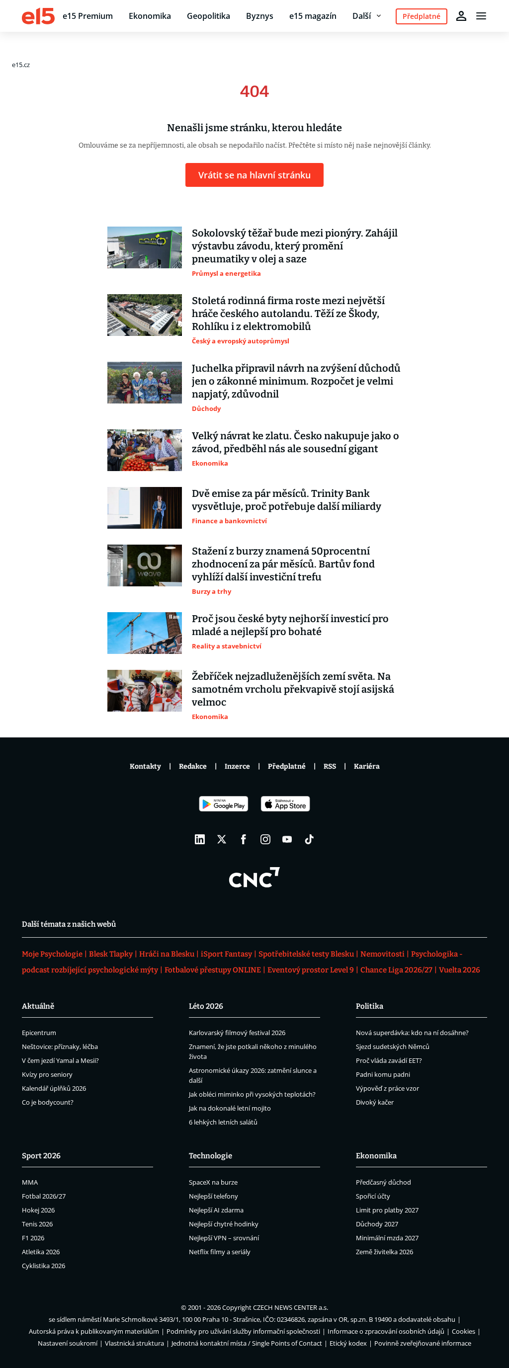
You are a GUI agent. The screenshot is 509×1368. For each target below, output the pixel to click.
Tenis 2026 (37, 1223)
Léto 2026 (206, 1006)
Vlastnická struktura (134, 1343)
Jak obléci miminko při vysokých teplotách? (252, 1094)
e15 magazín (313, 16)
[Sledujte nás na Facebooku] (244, 839)
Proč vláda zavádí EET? (389, 1060)
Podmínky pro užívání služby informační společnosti (243, 1331)
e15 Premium (88, 16)
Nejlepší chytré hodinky (223, 1223)
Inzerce (237, 766)
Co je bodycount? (48, 1102)
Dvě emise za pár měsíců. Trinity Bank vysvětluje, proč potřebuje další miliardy (286, 499)
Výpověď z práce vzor (387, 1088)
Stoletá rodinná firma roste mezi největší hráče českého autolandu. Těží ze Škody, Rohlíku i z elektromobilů (288, 313)
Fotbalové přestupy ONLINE (213, 970)
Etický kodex (348, 1343)
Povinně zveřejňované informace (422, 1343)
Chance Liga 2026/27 (396, 970)
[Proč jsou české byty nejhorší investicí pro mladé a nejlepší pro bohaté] (144, 633)
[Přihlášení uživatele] (461, 16)
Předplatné (287, 766)
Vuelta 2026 (459, 970)
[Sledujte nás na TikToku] (309, 839)
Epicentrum (39, 1032)
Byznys (259, 16)
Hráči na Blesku (166, 954)
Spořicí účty (373, 1196)
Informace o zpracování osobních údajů (386, 1331)
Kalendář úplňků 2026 (54, 1088)
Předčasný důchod (383, 1182)
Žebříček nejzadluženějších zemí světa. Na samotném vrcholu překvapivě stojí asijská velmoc (293, 689)
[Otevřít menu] (481, 16)
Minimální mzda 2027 (387, 1237)
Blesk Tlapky (111, 954)
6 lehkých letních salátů (223, 1122)
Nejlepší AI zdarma (216, 1210)
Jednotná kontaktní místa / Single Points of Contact (246, 1343)
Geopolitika (208, 16)
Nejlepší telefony (213, 1196)
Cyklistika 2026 (43, 1265)
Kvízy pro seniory (47, 1074)
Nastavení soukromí (67, 1343)
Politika (369, 1006)
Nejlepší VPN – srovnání (224, 1237)
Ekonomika (150, 16)
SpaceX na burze (213, 1182)
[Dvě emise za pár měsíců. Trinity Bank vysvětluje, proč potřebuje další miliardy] (144, 508)
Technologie (210, 1155)
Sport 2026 (41, 1155)
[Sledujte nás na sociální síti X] (222, 839)
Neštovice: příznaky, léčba (60, 1046)
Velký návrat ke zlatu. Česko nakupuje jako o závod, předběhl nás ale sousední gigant (295, 442)
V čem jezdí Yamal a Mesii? (60, 1060)
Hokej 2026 (38, 1210)
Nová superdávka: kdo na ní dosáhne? (412, 1032)
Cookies (463, 1331)
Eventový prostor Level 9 (310, 970)
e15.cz (21, 64)
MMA (30, 1182)
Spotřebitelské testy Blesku (306, 954)
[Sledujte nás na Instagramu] (265, 839)
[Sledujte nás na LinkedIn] (200, 839)
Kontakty (145, 766)
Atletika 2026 (41, 1251)
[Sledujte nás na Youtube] (287, 839)
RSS (330, 766)
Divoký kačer (375, 1102)
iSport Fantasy (226, 954)
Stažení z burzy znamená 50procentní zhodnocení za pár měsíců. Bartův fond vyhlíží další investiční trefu (283, 564)
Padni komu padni (383, 1074)
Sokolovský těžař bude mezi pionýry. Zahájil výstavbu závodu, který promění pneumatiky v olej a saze (295, 246)
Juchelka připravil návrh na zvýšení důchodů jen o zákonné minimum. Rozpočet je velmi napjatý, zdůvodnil (296, 381)
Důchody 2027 (377, 1223)
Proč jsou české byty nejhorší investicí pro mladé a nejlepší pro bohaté (290, 625)
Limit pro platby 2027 (387, 1210)
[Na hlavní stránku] (38, 16)
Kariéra (367, 766)
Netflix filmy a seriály (220, 1251)
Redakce (193, 766)
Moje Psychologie (52, 954)
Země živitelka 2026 (384, 1251)
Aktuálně (38, 1006)
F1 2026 (33, 1237)
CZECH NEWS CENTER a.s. (290, 1307)
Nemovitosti (382, 954)
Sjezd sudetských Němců (392, 1046)
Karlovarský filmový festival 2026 (237, 1032)
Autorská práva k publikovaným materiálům (94, 1331)
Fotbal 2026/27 (44, 1196)
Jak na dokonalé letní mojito (230, 1108)
